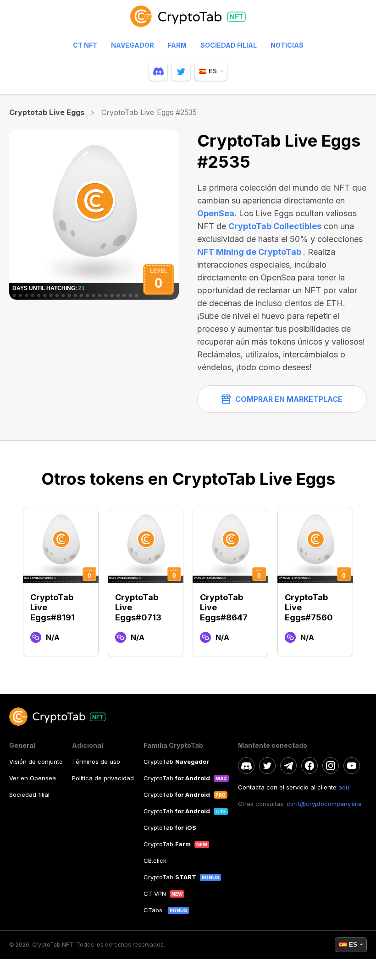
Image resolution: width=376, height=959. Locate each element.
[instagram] (330, 765)
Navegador (132, 45)
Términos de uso (96, 761)
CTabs (154, 910)
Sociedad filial (228, 45)
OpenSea (215, 213)
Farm (177, 45)
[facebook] (309, 765)
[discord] (158, 71)
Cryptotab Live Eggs (46, 112)
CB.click (155, 860)
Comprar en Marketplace (289, 399)
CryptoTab (176, 761)
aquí (344, 787)
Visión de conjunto (36, 761)
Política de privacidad (103, 778)
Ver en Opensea (32, 778)
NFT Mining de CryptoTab (250, 252)
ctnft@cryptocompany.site (324, 803)
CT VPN (155, 893)
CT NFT (85, 45)
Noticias (287, 45)
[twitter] (181, 71)
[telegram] (288, 765)
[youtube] (351, 765)
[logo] (188, 20)
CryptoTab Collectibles (274, 226)
